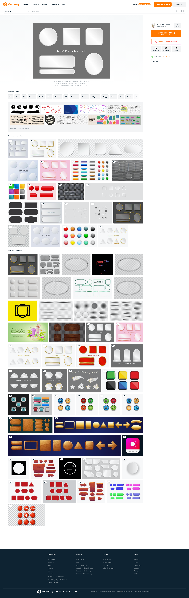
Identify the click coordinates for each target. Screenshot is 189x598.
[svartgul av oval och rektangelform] (22, 311)
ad (66, 97)
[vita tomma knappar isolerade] (51, 212)
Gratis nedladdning (166, 34)
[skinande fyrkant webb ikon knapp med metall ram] (41, 404)
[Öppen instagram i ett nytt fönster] (60, 591)
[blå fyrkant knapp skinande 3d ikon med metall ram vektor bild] (18, 404)
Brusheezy (51, 559)
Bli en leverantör (108, 568)
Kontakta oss (107, 562)
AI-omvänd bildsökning (56, 577)
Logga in (179, 4)
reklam (84, 97)
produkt (58, 97)
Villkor (119, 591)
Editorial (54, 4)
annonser (74, 97)
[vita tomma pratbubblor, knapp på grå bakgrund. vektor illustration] (18, 148)
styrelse (32, 97)
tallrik (41, 97)
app (121, 97)
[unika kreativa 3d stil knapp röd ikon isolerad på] (26, 515)
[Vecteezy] (11, 4)
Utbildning (51, 571)
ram (17, 97)
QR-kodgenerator (54, 582)
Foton (35, 4)
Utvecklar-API (52, 574)
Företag (50, 568)
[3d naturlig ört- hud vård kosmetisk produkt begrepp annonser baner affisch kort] (28, 332)
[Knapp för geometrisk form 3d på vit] (23, 170)
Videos (44, 4)
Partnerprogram (81, 565)
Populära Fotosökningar (84, 571)
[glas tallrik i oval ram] (76, 264)
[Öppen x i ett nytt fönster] (73, 591)
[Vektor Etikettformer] (23, 212)
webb (113, 97)
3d (24, 97)
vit (10, 97)
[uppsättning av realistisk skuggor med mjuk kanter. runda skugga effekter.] (91, 311)
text (49, 97)
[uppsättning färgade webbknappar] (90, 170)
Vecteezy (51, 562)
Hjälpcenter (107, 559)
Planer (135, 4)
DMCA (78, 562)
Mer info (155, 61)
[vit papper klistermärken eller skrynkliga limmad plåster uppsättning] (101, 468)
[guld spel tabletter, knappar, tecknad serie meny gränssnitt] (98, 425)
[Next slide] (140, 96)
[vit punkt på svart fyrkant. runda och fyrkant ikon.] (18, 468)
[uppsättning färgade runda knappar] (79, 236)
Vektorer (26, 4)
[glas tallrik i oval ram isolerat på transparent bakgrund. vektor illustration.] (128, 288)
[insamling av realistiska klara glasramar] (71, 191)
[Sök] (177, 11)
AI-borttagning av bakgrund (57, 579)
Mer (63, 4)
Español (136, 562)
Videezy (50, 565)
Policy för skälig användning (142, 591)
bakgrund (95, 97)
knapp (105, 97)
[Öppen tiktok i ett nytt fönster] (70, 591)
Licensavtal (80, 559)
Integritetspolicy (127, 591)
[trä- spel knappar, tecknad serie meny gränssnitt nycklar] (64, 445)
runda (129, 97)
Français (137, 571)
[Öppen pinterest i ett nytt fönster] (66, 591)
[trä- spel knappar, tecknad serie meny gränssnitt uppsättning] (30, 425)
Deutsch (136, 568)
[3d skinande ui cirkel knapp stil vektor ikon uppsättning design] (64, 404)
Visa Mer (130, 120)
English (136, 559)
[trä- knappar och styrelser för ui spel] (91, 491)
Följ (177, 26)
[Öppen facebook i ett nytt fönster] (57, 591)
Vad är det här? (166, 56)
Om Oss (105, 565)
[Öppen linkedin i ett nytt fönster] (63, 591)
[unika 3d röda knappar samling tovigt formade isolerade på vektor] (41, 191)
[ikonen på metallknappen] (70, 468)
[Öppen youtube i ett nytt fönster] (76, 591)
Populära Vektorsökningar (85, 568)
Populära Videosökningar (84, 574)
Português (137, 565)
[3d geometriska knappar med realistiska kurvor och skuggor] (45, 236)
